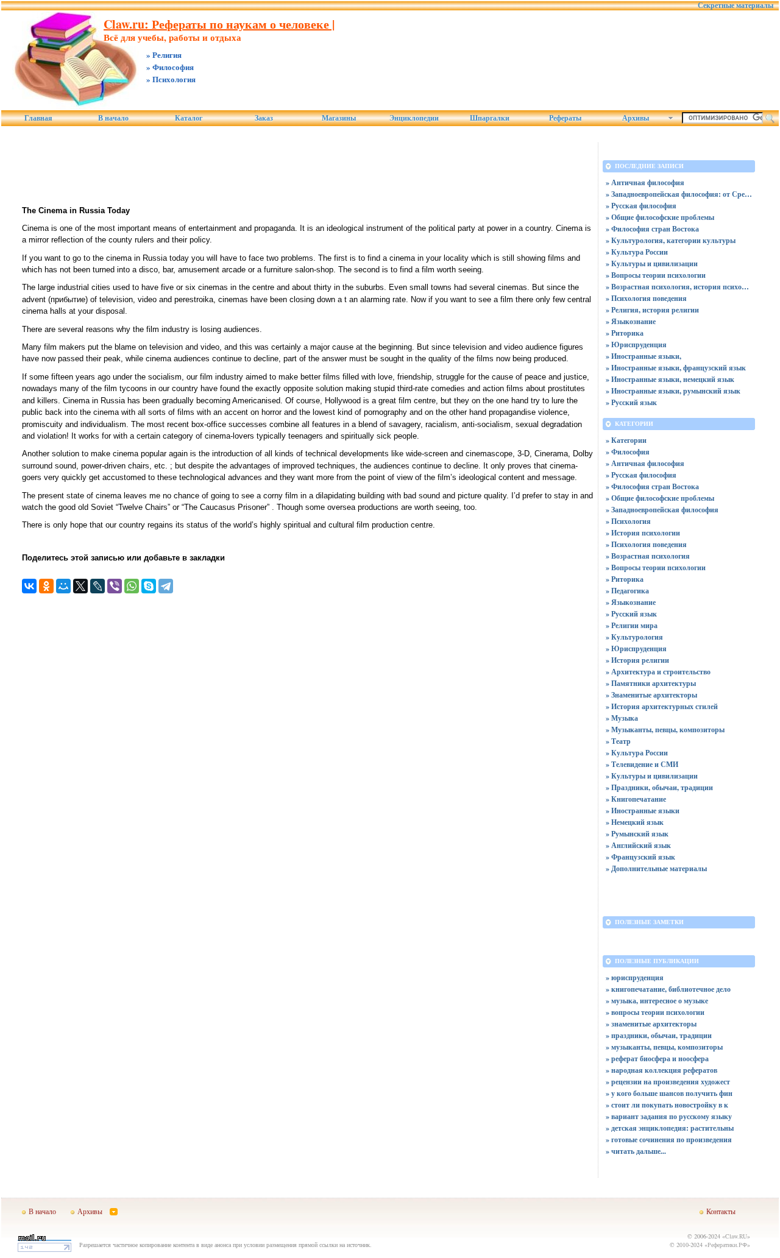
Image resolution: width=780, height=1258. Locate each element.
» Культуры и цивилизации (652, 263)
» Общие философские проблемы (660, 217)
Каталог (188, 118)
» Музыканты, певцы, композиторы (665, 729)
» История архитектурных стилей (662, 706)
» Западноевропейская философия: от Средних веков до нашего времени (679, 194)
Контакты (721, 1211)
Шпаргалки (489, 118)
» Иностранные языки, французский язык (676, 367)
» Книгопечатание (636, 799)
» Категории (626, 440)
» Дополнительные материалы (656, 868)
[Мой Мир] (63, 586)
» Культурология (634, 637)
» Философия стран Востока (652, 229)
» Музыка (622, 718)
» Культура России (637, 252)
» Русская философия (641, 205)
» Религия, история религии (652, 310)
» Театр (618, 741)
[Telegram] (165, 586)
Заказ (264, 118)
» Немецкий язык (635, 822)
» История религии (637, 660)
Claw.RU (736, 1236)
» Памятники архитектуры (651, 683)
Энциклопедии (414, 118)
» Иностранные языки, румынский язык (673, 391)
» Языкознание (631, 321)
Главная (38, 118)
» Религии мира (632, 625)
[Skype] (148, 586)
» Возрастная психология (648, 556)
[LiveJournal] (97, 586)
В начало (113, 118)
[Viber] (114, 586)
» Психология (628, 521)
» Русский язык (631, 402)
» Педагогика (627, 590)
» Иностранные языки (642, 810)
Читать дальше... (638, 1151)
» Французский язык (640, 857)
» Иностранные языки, (643, 356)
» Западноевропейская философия (662, 509)
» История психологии (643, 533)
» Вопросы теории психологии (656, 275)
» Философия (628, 452)
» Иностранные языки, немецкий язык (670, 379)
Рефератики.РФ (727, 1244)
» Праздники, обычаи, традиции (659, 787)
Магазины (339, 118)
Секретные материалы (735, 5)
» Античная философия (645, 182)
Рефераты (565, 118)
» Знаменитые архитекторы (651, 695)
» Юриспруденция (636, 344)
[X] (80, 586)
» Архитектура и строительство (658, 671)
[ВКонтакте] (29, 586)
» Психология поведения (646, 298)
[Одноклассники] (46, 586)
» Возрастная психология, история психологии (679, 286)
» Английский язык (638, 845)
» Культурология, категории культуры (671, 240)
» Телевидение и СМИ (642, 764)
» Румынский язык (637, 834)
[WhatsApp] (131, 586)
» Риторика (625, 333)
